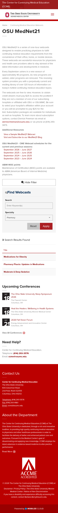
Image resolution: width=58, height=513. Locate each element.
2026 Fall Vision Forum (22, 319)
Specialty (9, 212)
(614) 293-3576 (21, 353)
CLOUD (36, 508)
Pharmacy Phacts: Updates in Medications (24, 264)
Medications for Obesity (15, 256)
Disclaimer (8, 488)
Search (8, 200)
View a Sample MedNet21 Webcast (19, 134)
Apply (46, 226)
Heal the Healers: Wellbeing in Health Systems (32, 308)
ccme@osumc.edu (17, 356)
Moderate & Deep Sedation (17, 271)
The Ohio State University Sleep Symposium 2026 (31, 296)
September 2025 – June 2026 (18, 152)
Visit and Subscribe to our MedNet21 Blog (23, 137)
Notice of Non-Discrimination (36, 491)
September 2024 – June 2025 (18, 155)
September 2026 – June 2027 (18, 149)
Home (4, 25)
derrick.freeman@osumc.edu (16, 121)
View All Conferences (12, 332)
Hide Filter (30, 182)
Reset (33, 226)
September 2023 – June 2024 (18, 158)
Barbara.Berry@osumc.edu (36, 497)
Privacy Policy (19, 488)
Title (5, 250)
